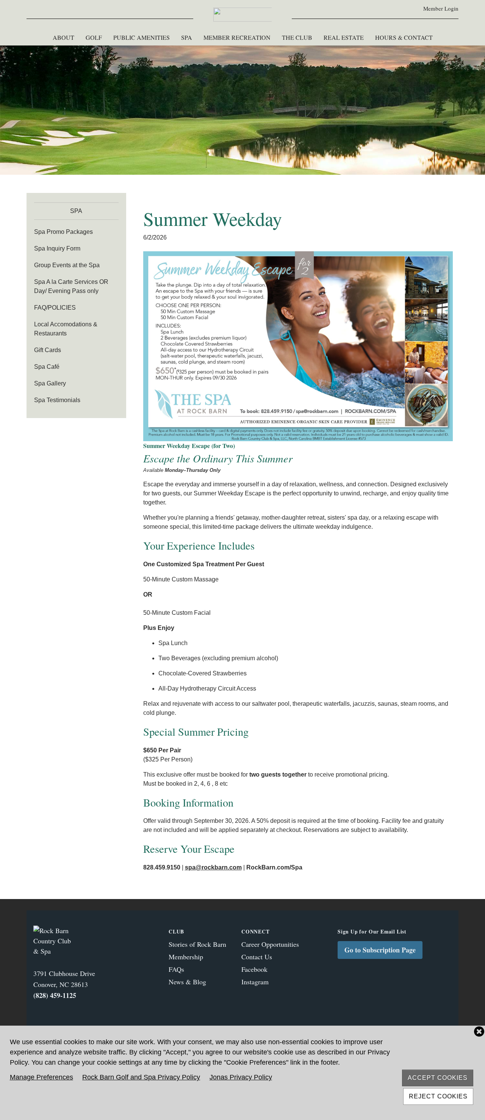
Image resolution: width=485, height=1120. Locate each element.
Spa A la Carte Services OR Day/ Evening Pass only (71, 286)
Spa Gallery (50, 383)
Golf (94, 37)
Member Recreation (237, 37)
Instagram (255, 981)
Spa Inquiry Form (57, 248)
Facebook (254, 969)
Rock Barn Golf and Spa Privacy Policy (141, 1077)
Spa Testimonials (57, 400)
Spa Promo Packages (63, 232)
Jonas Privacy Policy (241, 1077)
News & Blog (187, 981)
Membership (186, 956)
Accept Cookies (438, 1078)
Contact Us (256, 956)
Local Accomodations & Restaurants (65, 329)
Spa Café (46, 366)
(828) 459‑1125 (54, 995)
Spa (186, 37)
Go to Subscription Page (380, 950)
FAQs (176, 969)
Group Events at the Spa (67, 265)
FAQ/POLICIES (55, 307)
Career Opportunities (270, 944)
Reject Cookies (438, 1096)
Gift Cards (47, 350)
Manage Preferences (41, 1077)
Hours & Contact (404, 37)
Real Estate (344, 37)
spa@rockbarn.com (213, 867)
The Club (297, 37)
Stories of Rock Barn (197, 944)
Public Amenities (141, 37)
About (63, 37)
